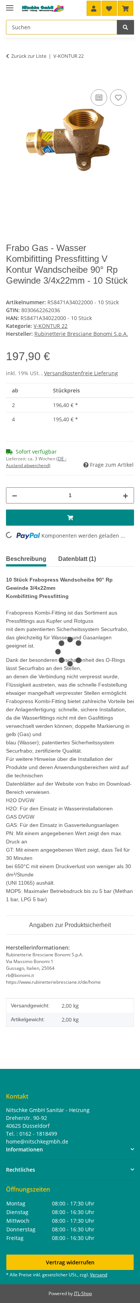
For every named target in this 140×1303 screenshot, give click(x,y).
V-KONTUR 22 (51, 325)
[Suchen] (125, 27)
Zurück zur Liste (28, 56)
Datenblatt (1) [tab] (77, 559)
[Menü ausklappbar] (9, 4)
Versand (98, 1274)
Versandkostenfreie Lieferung (81, 373)
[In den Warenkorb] (12, 79)
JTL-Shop (83, 1293)
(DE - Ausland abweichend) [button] (36, 462)
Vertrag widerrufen (70, 1262)
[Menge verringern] (14, 495)
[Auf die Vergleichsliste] (99, 97)
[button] (94, 8)
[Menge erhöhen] (125, 495)
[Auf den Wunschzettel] (118, 97)
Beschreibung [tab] (26, 559)
